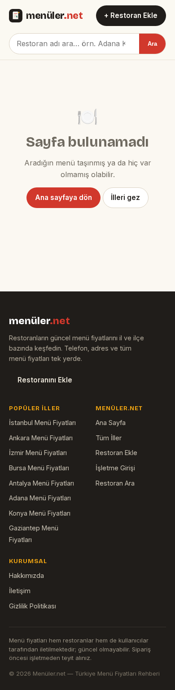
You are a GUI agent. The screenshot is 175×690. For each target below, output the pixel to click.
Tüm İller (109, 438)
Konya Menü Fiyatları (39, 513)
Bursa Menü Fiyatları (39, 468)
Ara (152, 43)
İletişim (20, 591)
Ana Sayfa (111, 422)
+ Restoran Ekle (131, 15)
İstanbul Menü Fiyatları (42, 422)
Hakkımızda (26, 575)
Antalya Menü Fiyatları (41, 483)
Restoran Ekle (116, 452)
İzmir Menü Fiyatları (38, 452)
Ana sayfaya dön (63, 197)
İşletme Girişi (115, 468)
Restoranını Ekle (45, 380)
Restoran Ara (115, 483)
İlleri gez (125, 197)
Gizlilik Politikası (32, 606)
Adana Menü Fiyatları (40, 498)
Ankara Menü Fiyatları (41, 438)
